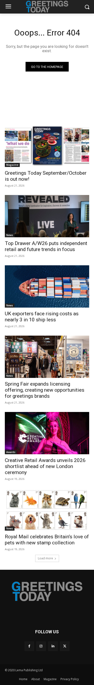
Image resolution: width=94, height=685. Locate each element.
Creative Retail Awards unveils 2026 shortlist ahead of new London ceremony (45, 466)
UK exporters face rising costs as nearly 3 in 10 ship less (42, 317)
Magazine (12, 164)
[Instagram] (41, 646)
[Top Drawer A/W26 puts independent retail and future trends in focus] (47, 216)
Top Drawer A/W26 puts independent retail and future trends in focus (46, 246)
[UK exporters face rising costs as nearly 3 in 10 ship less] (47, 286)
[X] (64, 646)
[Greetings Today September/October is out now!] (47, 146)
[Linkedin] (53, 646)
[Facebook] (29, 646)
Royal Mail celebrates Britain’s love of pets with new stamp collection (47, 540)
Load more (45, 558)
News (9, 235)
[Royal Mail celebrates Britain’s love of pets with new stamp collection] (47, 509)
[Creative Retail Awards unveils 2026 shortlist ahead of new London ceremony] (47, 433)
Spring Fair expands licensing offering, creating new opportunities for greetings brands (44, 390)
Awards (10, 452)
